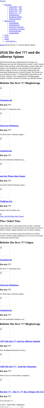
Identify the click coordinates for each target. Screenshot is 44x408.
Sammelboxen (14, 15)
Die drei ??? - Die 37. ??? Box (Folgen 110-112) (22, 392)
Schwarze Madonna (9, 125)
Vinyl (6, 35)
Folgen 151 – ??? (15, 13)
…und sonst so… (11, 41)
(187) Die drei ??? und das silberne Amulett (20, 341)
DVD (7, 37)
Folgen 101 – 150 (15, 11)
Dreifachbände (14, 25)
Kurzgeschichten (15, 31)
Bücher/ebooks (10, 21)
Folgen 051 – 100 (15, 9)
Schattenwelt (6, 100)
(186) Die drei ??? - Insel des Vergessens (18, 366)
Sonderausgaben (15, 19)
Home (2, 45)
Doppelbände (14, 23)
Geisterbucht (6, 151)
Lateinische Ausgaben (17, 29)
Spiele (7, 39)
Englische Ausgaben (16, 27)
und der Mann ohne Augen (12, 176)
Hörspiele (8, 5)
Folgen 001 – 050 (15, 7)
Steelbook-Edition (15, 17)
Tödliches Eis (6, 201)
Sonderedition (14, 33)
